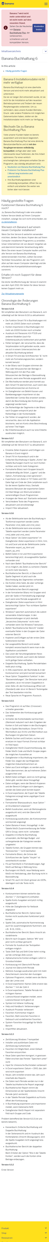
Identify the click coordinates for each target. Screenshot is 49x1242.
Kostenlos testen (39, 28)
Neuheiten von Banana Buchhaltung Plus (26, 167)
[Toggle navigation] (45, 4)
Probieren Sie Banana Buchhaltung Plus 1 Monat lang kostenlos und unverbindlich (26, 173)
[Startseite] (10, 4)
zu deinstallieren (9, 222)
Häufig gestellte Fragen (16, 71)
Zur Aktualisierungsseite (13, 293)
